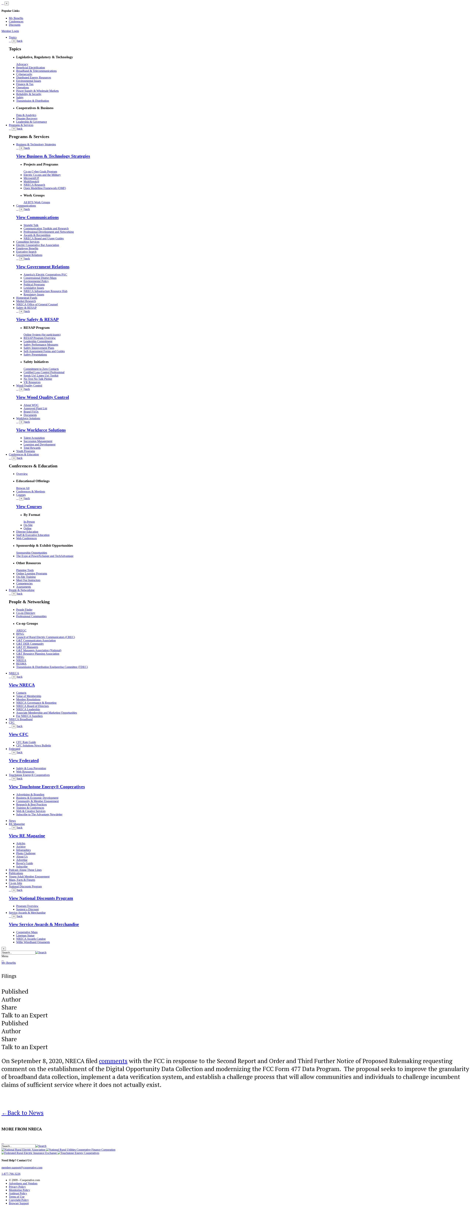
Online (27, 528)
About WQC (31, 405)
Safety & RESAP (26, 307)
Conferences (16, 21)
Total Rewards (32, 447)
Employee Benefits (27, 248)
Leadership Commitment (38, 341)
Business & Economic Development (37, 797)
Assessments (23, 586)
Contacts (21, 692)
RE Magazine (17, 824)
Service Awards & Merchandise (27, 912)
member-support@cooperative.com (21, 1167)
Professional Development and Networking (49, 231)
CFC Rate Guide (26, 742)
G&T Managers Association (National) (38, 650)
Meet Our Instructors (28, 580)
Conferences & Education (24, 454)
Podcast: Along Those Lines (25, 869)
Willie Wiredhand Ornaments (33, 942)
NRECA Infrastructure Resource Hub (45, 291)
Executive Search (26, 251)
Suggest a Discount (27, 909)
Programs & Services (21, 125)
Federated (14, 748)
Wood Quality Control (29, 385)
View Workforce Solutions (41, 430)
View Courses (29, 506)
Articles (20, 843)
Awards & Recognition (37, 235)
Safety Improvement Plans (39, 347)
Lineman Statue (25, 935)
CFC (12, 722)
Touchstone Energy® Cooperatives (29, 775)
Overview (22, 473)
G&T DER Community (30, 643)
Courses (21, 494)
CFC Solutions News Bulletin (33, 745)
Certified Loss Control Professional (44, 372)
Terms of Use (16, 1196)
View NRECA (22, 685)
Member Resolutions (28, 699)
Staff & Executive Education (32, 535)
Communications (26, 205)
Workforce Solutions (28, 418)
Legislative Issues (34, 287)
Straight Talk (31, 225)
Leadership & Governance (31, 121)
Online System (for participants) (42, 334)
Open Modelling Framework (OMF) (45, 188)
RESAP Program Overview (40, 338)
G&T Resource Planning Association (37, 653)
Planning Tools (25, 570)
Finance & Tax (24, 84)
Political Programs (34, 284)
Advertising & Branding (30, 794)
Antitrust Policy (18, 1193)
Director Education (27, 531)
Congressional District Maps (40, 277)
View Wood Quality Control (42, 397)
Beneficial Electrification (30, 67)
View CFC (18, 734)
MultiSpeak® (31, 181)
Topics (13, 37)
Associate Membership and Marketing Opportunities (46, 712)
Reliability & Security (28, 94)
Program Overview (27, 906)
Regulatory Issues (34, 294)
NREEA (21, 660)
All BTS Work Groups (37, 202)
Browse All (22, 488)
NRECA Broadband (21, 719)
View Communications (37, 217)
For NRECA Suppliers (29, 716)
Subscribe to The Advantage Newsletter (39, 814)
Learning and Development (39, 444)
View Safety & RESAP (37, 319)
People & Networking (21, 590)
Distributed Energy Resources (33, 77)
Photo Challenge (26, 853)
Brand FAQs (31, 411)
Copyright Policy (19, 1200)
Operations (22, 87)
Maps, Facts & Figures (22, 879)
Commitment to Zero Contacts (41, 368)
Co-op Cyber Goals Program (40, 171)
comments (113, 1061)
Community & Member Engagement (37, 801)
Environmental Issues (28, 80)
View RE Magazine (27, 835)
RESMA (21, 663)
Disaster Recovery (27, 118)
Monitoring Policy (19, 1190)
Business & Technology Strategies (36, 144)
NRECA (14, 673)
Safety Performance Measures (41, 344)
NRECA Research (34, 184)
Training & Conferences (30, 807)
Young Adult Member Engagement (29, 876)
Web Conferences (26, 538)
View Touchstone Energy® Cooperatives (47, 786)
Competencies (24, 583)
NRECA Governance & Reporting (36, 702)
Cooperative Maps (27, 932)
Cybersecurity (24, 74)
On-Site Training (26, 576)
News (12, 820)
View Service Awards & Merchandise (44, 924)
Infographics (23, 850)
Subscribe (22, 866)
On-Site (28, 525)
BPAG (20, 633)
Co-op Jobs (15, 883)
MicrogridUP (31, 178)
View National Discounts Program (41, 898)
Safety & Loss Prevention (31, 768)
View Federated (24, 760)
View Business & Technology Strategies (53, 156)
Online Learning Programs (31, 573)
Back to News (22, 1113)
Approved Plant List (35, 408)
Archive (21, 846)
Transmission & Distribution (32, 100)
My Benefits (16, 18)
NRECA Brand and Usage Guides (44, 238)
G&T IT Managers (27, 647)
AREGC (21, 630)
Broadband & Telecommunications (36, 70)
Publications (16, 873)
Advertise (21, 859)
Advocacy (22, 64)
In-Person (29, 521)
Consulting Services (27, 241)
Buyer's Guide (24, 863)
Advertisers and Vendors (23, 1183)
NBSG (20, 657)
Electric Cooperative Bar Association (37, 245)
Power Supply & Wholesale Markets (37, 90)
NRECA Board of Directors (32, 706)
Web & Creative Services (30, 811)
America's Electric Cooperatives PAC (45, 274)
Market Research (26, 301)
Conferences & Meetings (30, 491)
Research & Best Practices (31, 804)
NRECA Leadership (28, 709)
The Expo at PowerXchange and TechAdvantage (44, 556)
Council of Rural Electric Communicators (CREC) (45, 637)
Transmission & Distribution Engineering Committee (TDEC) (52, 667)
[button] (41, 952)
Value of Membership (28, 696)
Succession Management (38, 441)
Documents (30, 415)
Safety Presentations (35, 354)
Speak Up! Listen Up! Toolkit (41, 375)
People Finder (24, 609)
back (19, 40)
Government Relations (29, 255)
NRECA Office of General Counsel (37, 304)
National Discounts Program (25, 886)
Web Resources (25, 771)
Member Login (10, 31)
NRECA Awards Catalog (31, 938)
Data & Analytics (26, 115)
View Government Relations (42, 266)
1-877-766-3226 (10, 1173)
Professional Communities (31, 616)
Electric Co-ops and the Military (42, 174)
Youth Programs (25, 451)
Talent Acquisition (34, 437)
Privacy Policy (17, 1186)
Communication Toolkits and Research (46, 228)
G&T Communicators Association (36, 640)
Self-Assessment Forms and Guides (44, 351)
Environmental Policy (36, 281)
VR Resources (32, 382)
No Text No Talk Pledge (38, 378)
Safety (20, 97)
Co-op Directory (25, 613)
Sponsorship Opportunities (31, 552)
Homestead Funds (26, 297)
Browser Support (19, 1203)
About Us (22, 856)
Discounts (14, 24)
